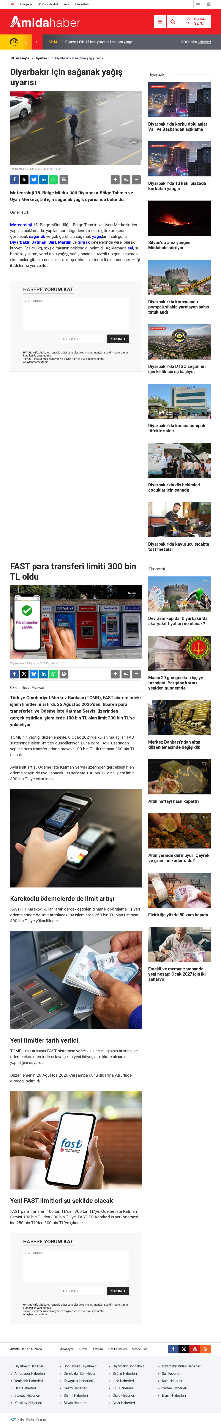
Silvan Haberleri (75, 1403)
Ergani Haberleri (174, 1395)
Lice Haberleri (123, 1381)
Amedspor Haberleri (29, 1374)
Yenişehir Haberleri (28, 1381)
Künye (83, 1349)
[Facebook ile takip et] (173, 1349)
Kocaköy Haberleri (28, 1403)
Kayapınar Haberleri (78, 1381)
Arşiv (66, 4)
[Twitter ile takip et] (183, 1349)
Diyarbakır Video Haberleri (181, 1366)
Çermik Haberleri (174, 1388)
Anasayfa (22, 58)
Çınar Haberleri (124, 1403)
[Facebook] (14, 179)
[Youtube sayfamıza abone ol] (194, 1349)
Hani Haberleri (25, 1388)
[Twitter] (24, 179)
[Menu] (160, 22)
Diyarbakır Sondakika (128, 1366)
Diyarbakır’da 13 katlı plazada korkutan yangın (99, 42)
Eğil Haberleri (123, 1388)
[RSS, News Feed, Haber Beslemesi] (205, 1349)
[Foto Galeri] (208, 4)
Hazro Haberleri (75, 1388)
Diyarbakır (42, 58)
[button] (115, 179)
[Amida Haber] (45, 21)
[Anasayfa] (12, 4)
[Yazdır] (64, 179)
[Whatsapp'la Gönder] (53, 179)
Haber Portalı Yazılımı (32, 1419)
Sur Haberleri (172, 1374)
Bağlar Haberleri (125, 1374)
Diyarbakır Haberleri (29, 1366)
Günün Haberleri (48, 4)
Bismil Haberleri (76, 1395)
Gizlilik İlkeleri (117, 1349)
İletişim (98, 1349)
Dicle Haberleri (124, 1395)
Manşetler (26, 4)
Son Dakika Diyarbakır (80, 1366)
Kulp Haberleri (172, 1381)
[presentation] (25, 42)
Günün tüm (196, 42)
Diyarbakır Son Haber (79, 1374)
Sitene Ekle (81, 4)
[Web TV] (198, 4)
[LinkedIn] (43, 179)
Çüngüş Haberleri (27, 1395)
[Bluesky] (34, 179)
